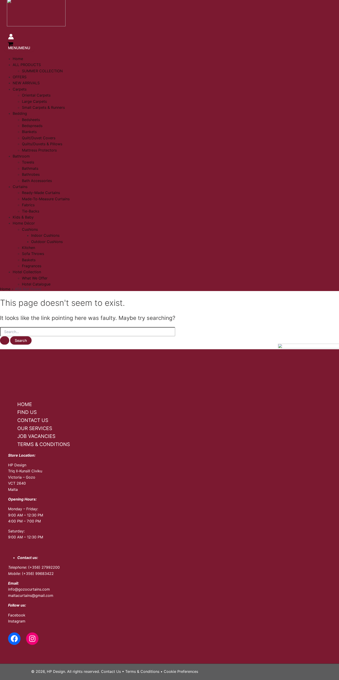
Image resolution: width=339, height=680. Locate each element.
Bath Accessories (37, 180)
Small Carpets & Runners (43, 107)
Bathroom (21, 156)
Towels (28, 162)
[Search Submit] (4, 340)
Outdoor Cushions (47, 241)
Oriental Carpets (36, 95)
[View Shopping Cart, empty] (10, 45)
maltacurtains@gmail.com (30, 595)
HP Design (17, 465)
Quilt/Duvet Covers (38, 138)
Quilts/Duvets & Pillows (42, 144)
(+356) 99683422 (38, 573)
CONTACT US (32, 420)
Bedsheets (31, 119)
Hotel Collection (27, 272)
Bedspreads (32, 125)
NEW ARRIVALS (26, 83)
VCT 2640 (17, 483)
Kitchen (28, 247)
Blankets (29, 131)
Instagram (16, 621)
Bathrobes (31, 174)
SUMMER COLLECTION (42, 71)
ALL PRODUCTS (27, 64)
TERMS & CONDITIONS (43, 444)
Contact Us (111, 671)
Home (18, 58)
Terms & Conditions (142, 671)
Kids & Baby (23, 217)
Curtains (20, 186)
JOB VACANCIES (36, 436)
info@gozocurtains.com (29, 589)
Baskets (29, 260)
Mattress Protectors (39, 150)
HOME (24, 404)
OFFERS (20, 77)
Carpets (20, 89)
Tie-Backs (30, 211)
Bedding (20, 113)
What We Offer (35, 278)
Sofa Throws (33, 253)
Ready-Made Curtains (41, 192)
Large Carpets (34, 101)
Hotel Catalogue (36, 284)
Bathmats (30, 168)
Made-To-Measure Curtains (46, 199)
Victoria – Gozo (21, 477)
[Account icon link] (11, 37)
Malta (13, 489)
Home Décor (24, 223)
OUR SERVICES (34, 428)
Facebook (16, 615)
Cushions (30, 229)
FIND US (27, 412)
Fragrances (31, 266)
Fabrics (28, 205)
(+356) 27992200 (44, 567)
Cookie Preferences (181, 671)
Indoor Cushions (45, 235)
